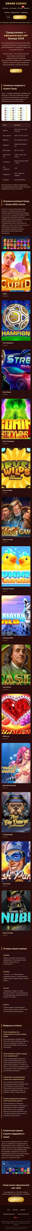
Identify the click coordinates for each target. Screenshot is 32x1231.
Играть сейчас (16, 70)
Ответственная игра (23, 1214)
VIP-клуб (20, 8)
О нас (8, 1209)
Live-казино (12, 8)
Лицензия (15, 1209)
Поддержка (24, 12)
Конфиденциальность (9, 1214)
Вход (8, 17)
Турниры (7, 12)
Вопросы (26, 8)
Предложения (15, 12)
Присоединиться (20, 17)
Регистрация (16, 1199)
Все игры (5, 8)
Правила (22, 1209)
